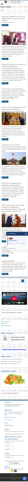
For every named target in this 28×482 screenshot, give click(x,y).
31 (25, 283)
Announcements (7, 325)
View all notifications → (11, 248)
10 (8, 278)
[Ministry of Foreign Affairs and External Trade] (14, 2)
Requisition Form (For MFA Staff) (11, 363)
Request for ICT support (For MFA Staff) (13, 359)
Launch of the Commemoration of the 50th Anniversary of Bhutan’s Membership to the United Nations (14, 109)
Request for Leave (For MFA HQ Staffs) (13, 361)
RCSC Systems (8, 419)
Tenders (5, 323)
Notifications (7, 321)
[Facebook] (15, 471)
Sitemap (6, 423)
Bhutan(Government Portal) (11, 417)
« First (2, 278)
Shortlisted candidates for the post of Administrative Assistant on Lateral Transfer (13, 18)
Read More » (5, 25)
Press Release (6, 31)
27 (17, 278)
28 (19, 278)
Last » (7, 286)
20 (11, 278)
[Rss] (12, 471)
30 (25, 280)
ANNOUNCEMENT (8, 261)
